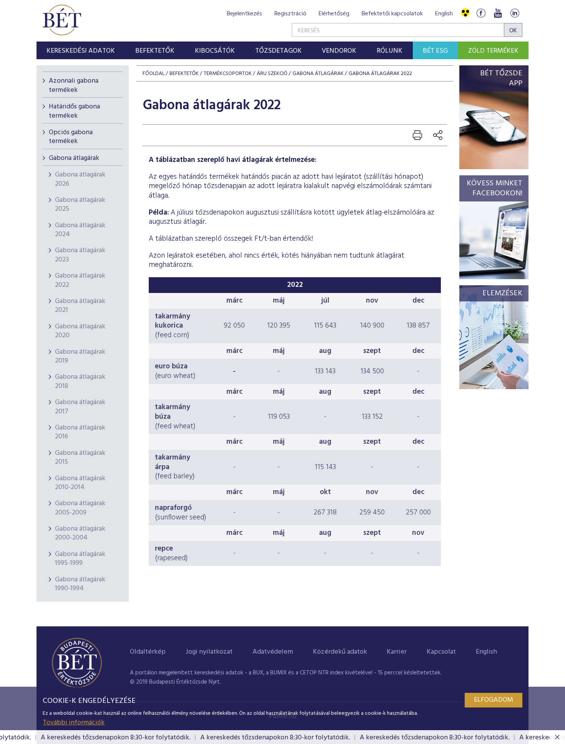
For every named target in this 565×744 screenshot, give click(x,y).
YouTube (497, 13)
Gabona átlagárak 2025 (80, 205)
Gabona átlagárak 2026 (80, 179)
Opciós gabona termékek (71, 137)
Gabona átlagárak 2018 (80, 381)
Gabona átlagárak (74, 158)
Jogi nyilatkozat (209, 651)
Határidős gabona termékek (74, 111)
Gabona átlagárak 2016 (80, 432)
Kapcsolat (441, 651)
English (444, 14)
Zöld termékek (493, 51)
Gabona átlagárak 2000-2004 (80, 533)
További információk (74, 722)
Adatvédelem (273, 651)
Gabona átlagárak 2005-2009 (80, 508)
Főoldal (154, 73)
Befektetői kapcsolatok (392, 14)
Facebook (481, 13)
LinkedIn (514, 13)
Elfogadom (493, 700)
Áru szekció (272, 73)
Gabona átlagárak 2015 (80, 458)
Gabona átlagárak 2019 (80, 356)
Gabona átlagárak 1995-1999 (80, 559)
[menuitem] (81, 50)
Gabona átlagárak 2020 (80, 331)
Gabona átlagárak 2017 (80, 407)
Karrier (397, 651)
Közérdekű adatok (340, 651)
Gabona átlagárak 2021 (80, 306)
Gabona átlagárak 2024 (80, 230)
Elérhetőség (334, 14)
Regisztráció (290, 14)
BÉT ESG (435, 51)
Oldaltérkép (148, 651)
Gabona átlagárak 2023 (80, 255)
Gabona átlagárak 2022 (80, 280)
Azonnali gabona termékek (73, 85)
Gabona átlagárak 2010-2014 (80, 483)
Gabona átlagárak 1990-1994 (80, 584)
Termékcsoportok (228, 73)
